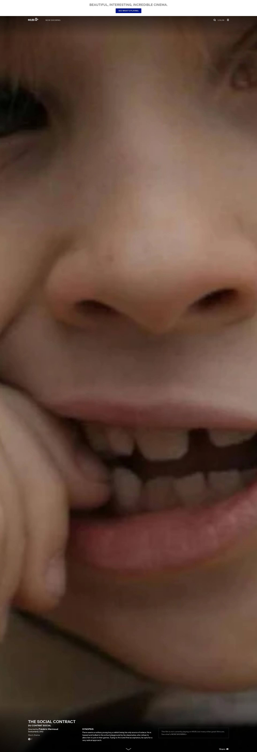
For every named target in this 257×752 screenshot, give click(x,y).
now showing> (179, 734)
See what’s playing (128, 10)
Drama (37, 735)
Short (30, 735)
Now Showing (53, 20)
